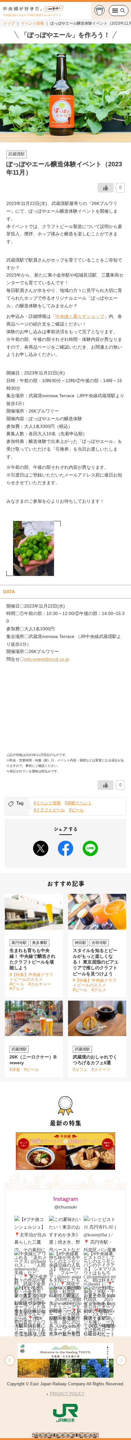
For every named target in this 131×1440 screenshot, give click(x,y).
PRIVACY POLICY (67, 1393)
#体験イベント (78, 802)
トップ (9, 23)
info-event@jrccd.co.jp (46, 659)
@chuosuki (65, 1206)
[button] (10, 1360)
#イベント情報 (47, 802)
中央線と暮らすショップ (79, 316)
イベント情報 (32, 23)
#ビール (76, 809)
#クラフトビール (49, 809)
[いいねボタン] (106, 188)
